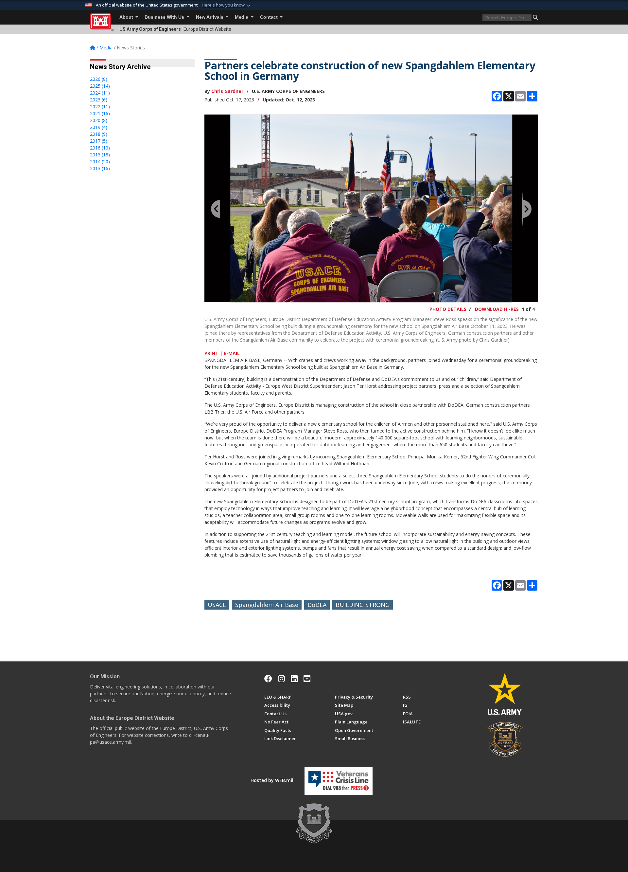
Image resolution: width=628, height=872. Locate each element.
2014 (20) (100, 161)
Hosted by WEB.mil (272, 780)
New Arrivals (210, 17)
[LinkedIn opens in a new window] (294, 679)
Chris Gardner (227, 91)
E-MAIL (232, 353)
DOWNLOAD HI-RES (497, 309)
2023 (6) (98, 100)
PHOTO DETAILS (447, 309)
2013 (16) (100, 168)
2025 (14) (100, 86)
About (126, 17)
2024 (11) (100, 93)
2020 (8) (98, 120)
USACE (217, 605)
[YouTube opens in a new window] (307, 679)
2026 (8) (98, 79)
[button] (227, 5)
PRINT (211, 353)
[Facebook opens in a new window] (268, 679)
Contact (269, 17)
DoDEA (316, 605)
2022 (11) (100, 106)
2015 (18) (100, 154)
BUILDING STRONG (363, 605)
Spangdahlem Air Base (266, 605)
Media (242, 17)
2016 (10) (100, 148)
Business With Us (165, 17)
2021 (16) (100, 113)
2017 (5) (98, 141)
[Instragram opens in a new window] (281, 679)
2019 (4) (98, 127)
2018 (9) (98, 134)
